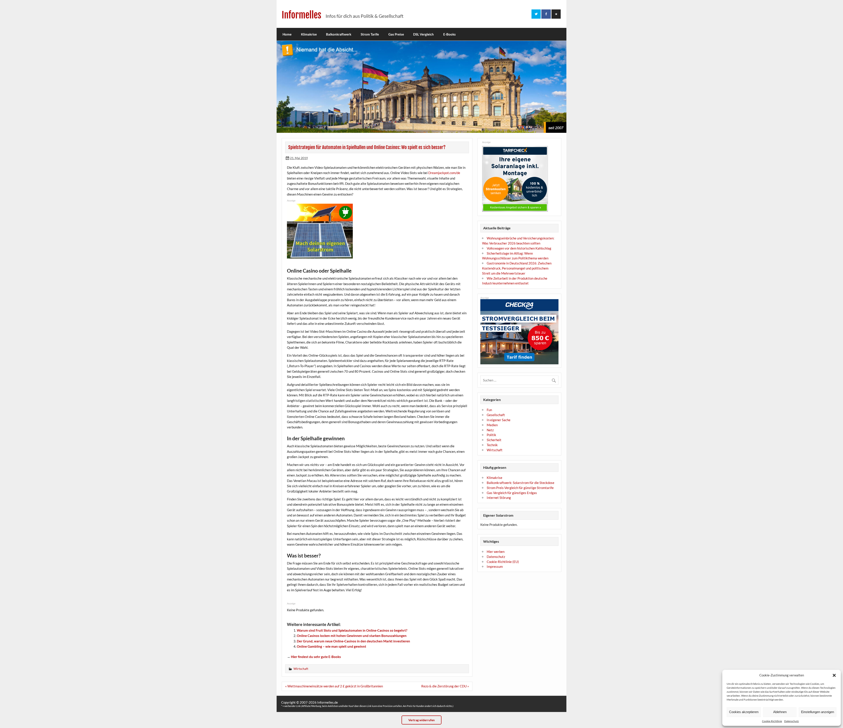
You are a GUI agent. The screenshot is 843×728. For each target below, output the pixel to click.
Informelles (301, 15)
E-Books (449, 34)
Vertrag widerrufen (421, 720)
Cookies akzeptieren (743, 712)
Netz (490, 430)
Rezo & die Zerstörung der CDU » (445, 686)
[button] (834, 675)
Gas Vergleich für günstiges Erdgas (512, 493)
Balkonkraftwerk (338, 34)
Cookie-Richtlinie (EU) (503, 562)
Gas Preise (396, 34)
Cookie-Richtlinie (772, 721)
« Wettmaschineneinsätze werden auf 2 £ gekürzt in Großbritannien (334, 686)
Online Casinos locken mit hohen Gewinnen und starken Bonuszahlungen (352, 636)
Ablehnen (780, 712)
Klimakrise (309, 34)
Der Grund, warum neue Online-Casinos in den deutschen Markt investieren (353, 641)
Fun (489, 410)
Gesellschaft (496, 415)
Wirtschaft (301, 668)
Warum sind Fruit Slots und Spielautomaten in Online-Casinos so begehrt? (352, 630)
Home (287, 34)
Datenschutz (791, 721)
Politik (491, 435)
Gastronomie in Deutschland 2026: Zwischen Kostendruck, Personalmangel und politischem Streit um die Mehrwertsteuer (516, 268)
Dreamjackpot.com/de (444, 173)
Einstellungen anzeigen (817, 712)
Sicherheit (494, 440)
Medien (492, 425)
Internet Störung (499, 498)
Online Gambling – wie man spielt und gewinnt (331, 646)
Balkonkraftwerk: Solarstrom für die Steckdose (520, 483)
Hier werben (495, 552)
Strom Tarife (370, 34)
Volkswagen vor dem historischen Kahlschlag (519, 248)
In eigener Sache (498, 420)
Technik (492, 445)
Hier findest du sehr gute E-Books (316, 657)
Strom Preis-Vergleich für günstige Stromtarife (520, 488)
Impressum (495, 566)
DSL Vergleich (423, 34)
